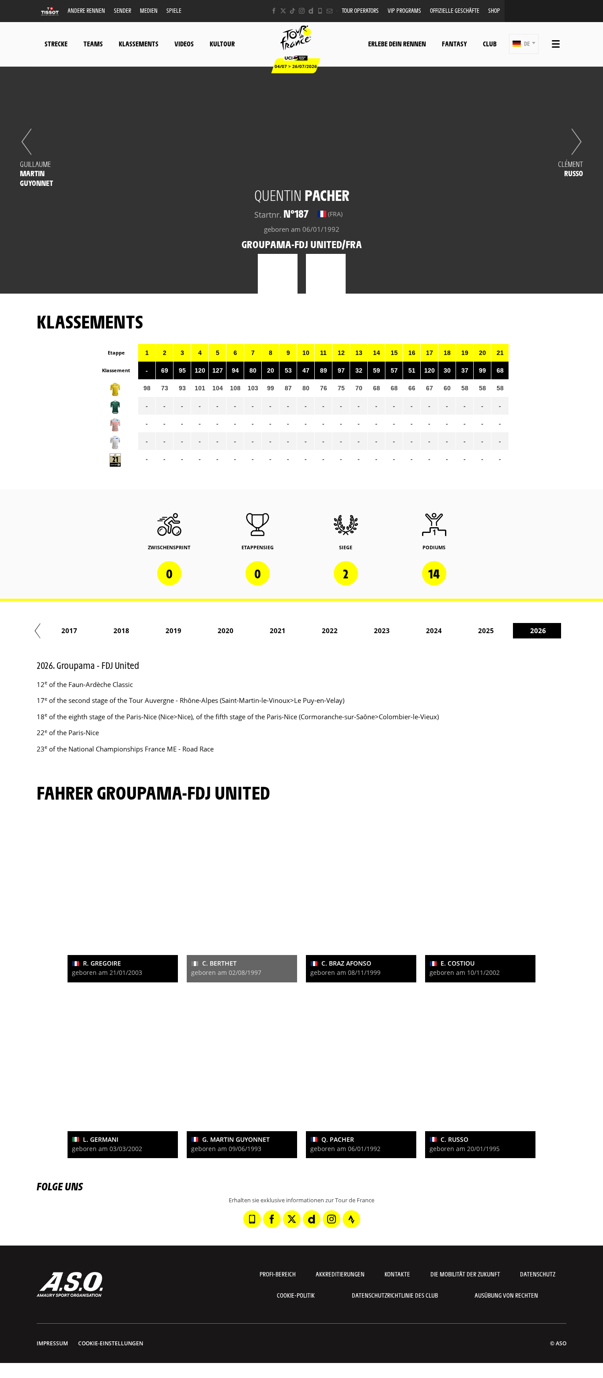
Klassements (138, 43)
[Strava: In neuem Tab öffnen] (351, 1219)
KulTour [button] (222, 43)
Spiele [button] (173, 10)
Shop (494, 10)
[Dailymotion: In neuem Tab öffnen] (311, 10)
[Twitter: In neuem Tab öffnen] (283, 10)
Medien (149, 10)
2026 (538, 630)
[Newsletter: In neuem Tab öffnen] (329, 10)
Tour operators (360, 10)
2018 (121, 630)
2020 (226, 630)
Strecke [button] (56, 43)
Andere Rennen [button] (86, 10)
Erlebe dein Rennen (397, 43)
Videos (184, 43)
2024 (434, 630)
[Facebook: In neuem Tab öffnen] (274, 10)
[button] (524, 44)
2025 (486, 630)
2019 (173, 630)
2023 (382, 630)
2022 (330, 630)
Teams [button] (93, 43)
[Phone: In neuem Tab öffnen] (320, 10)
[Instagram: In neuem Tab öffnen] (301, 10)
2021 (278, 630)
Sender (122, 10)
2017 (69, 630)
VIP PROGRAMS (404, 10)
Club (490, 43)
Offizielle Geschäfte (454, 10)
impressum (52, 1343)
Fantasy (454, 43)
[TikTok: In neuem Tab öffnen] (292, 10)
